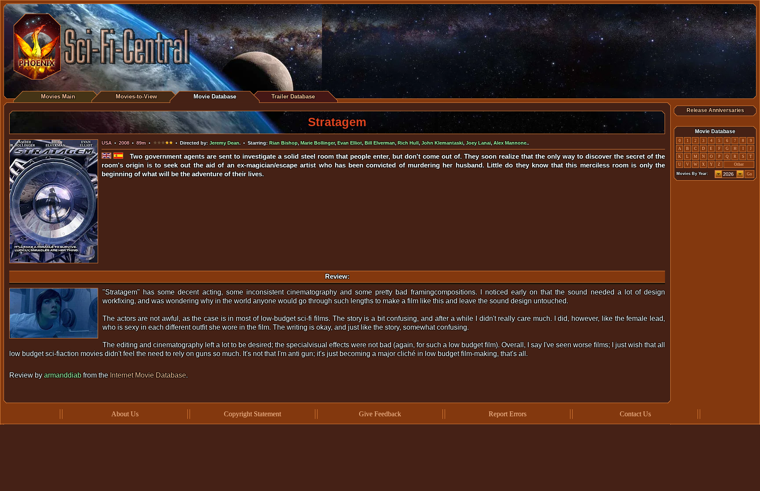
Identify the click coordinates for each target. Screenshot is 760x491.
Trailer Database (293, 96)
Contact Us (635, 414)
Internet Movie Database (148, 375)
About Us (125, 414)
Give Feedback (380, 414)
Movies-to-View (136, 96)
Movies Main (58, 96)
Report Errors (507, 414)
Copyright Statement (252, 414)
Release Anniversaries (715, 110)
